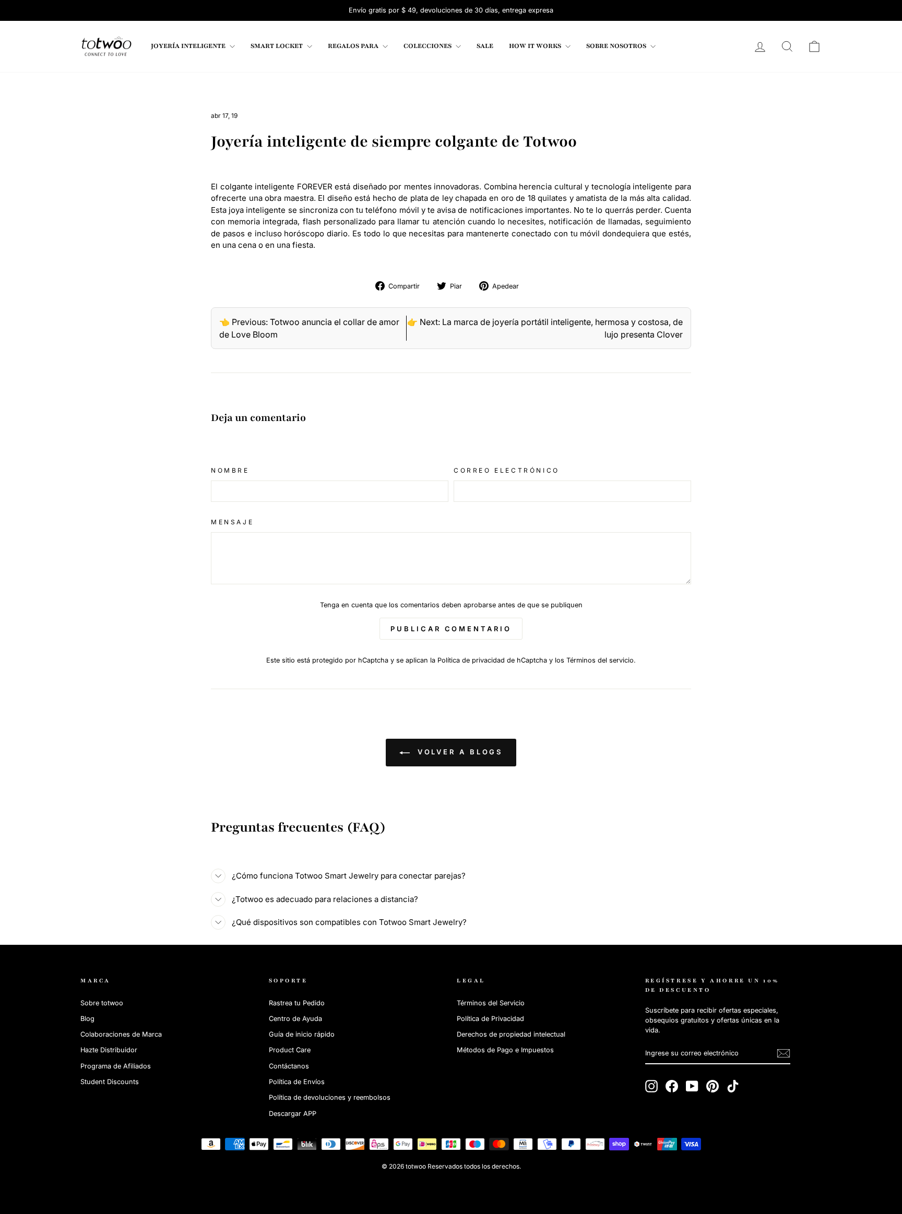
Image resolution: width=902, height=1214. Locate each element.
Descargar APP (292, 1113)
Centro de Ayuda (295, 1019)
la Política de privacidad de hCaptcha (489, 660)
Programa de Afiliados (115, 1066)
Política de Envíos (297, 1082)
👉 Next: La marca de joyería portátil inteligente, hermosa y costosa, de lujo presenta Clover (545, 328)
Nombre (230, 470)
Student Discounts (109, 1082)
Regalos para (354, 46)
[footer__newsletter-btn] (783, 1053)
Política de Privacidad (490, 1019)
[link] (106, 46)
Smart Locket (277, 46)
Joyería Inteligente (189, 46)
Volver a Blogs (458, 752)
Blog (87, 1019)
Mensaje (232, 522)
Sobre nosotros (617, 46)
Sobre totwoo (101, 1003)
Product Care (290, 1050)
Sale (485, 46)
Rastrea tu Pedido (297, 1003)
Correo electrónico (507, 470)
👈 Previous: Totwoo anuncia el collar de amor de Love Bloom (309, 328)
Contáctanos (289, 1066)
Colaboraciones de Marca (121, 1034)
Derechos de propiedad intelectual (511, 1034)
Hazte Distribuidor (108, 1050)
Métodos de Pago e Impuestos (505, 1050)
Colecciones (428, 46)
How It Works (536, 46)
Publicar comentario (450, 628)
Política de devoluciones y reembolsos (329, 1097)
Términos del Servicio (491, 1003)
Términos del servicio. (601, 660)
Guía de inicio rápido (302, 1034)
